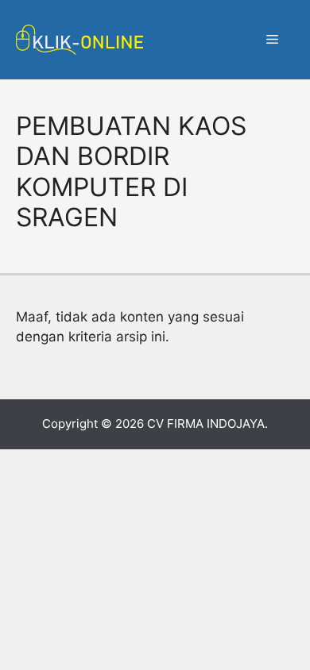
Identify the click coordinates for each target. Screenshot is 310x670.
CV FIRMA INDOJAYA (206, 423)
